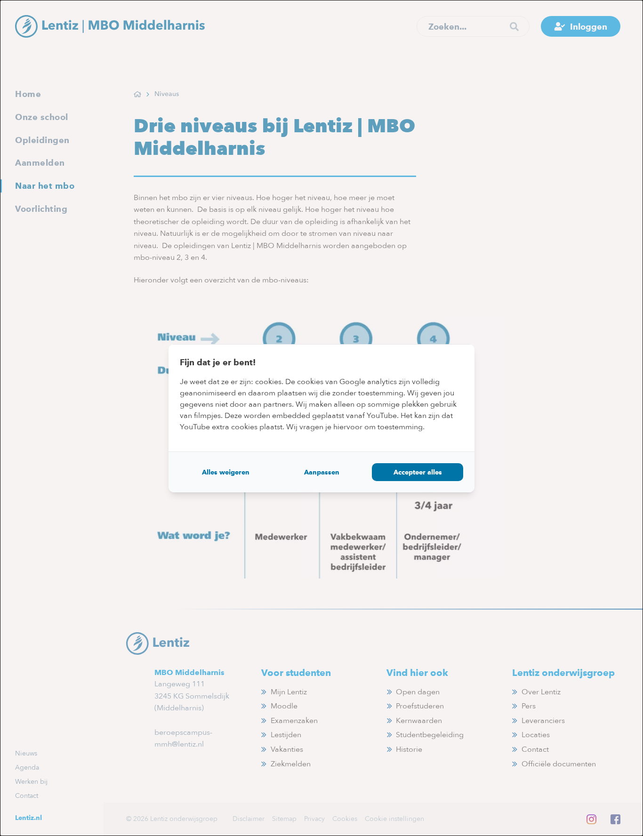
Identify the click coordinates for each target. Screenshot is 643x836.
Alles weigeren (225, 472)
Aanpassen (321, 472)
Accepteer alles (418, 472)
